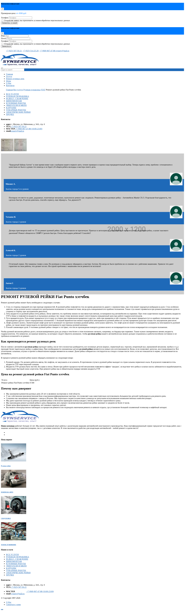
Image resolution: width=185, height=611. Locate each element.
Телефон (4, 18)
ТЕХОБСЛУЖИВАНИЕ (8, 544)
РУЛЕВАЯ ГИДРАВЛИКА (17, 96)
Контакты (10, 85)
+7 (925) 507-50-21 (19, 126)
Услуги (9, 76)
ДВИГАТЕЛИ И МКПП (16, 105)
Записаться (6, 46)
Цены (8, 81)
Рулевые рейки (6, 466)
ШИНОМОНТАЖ (14, 101)
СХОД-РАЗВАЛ (6, 518)
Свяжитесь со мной (9, 23)
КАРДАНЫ (11, 108)
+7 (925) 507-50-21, (14, 51)
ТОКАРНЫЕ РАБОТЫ (16, 110)
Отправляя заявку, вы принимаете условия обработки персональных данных (37, 20)
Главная (9, 74)
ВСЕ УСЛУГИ (12, 94)
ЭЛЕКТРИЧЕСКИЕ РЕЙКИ (18, 112)
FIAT (43, 90)
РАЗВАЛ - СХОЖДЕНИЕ (17, 98)
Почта (3, 38)
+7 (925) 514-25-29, (31, 51)
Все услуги (18, 90)
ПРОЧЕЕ (10, 114)
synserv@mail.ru (62, 51)
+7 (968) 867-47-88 (48, 51)
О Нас (8, 83)
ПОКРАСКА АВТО (7, 492)
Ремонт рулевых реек (15, 79)
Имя (3, 36)
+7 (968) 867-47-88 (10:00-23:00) (28, 129)
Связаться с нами (13, 604)
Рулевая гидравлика (32, 90)
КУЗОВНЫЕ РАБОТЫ (16, 103)
